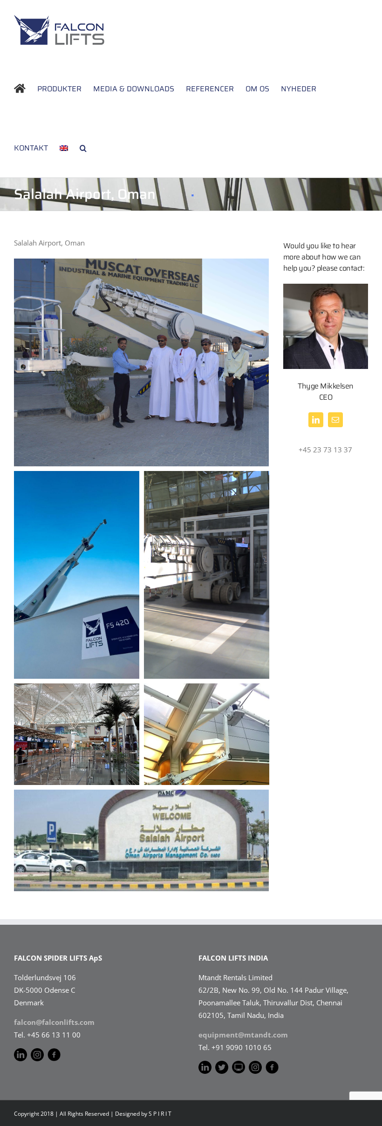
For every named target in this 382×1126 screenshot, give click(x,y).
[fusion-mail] (335, 419)
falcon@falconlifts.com (54, 1022)
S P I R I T (160, 1114)
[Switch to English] (64, 147)
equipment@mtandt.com (243, 1034)
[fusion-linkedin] (315, 419)
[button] (83, 147)
